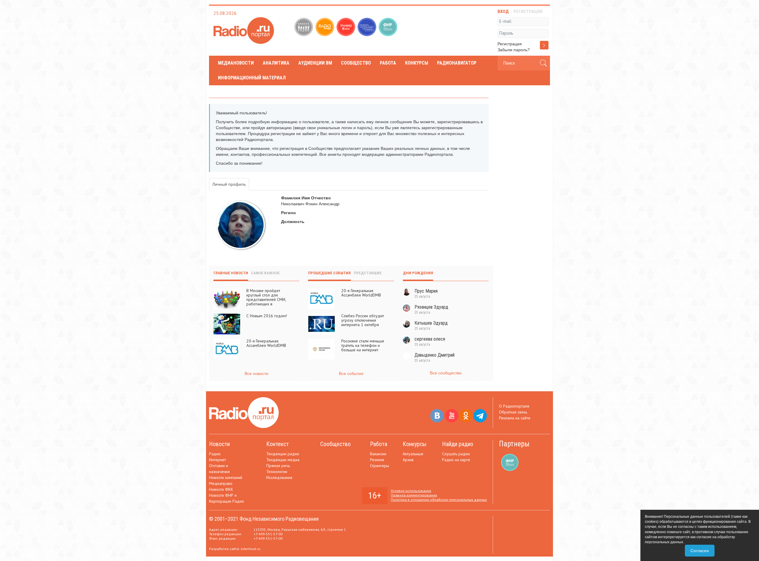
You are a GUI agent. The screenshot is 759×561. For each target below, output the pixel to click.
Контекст (277, 444)
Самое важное (265, 273)
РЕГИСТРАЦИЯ (528, 11)
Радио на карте (456, 459)
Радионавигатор (456, 63)
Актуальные (413, 453)
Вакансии (378, 453)
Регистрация (510, 43)
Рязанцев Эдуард (431, 307)
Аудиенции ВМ (315, 63)
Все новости (256, 373)
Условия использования (411, 490)
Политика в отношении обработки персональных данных (439, 499)
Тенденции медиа (282, 459)
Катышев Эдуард (431, 323)
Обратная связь (513, 412)
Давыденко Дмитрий (434, 355)
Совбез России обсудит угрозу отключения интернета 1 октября (362, 320)
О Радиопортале (514, 406)
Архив (408, 459)
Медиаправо (220, 483)
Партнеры (514, 444)
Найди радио (457, 444)
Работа (388, 63)
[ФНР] (388, 27)
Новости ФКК (221, 489)
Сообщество (356, 63)
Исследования (279, 477)
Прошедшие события (329, 273)
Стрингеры (379, 465)
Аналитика (276, 63)
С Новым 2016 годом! (266, 315)
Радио (215, 453)
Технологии (276, 471)
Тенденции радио (282, 453)
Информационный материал (252, 78)
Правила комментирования (414, 495)
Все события (351, 373)
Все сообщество (446, 373)
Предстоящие (368, 273)
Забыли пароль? (514, 49)
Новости (219, 444)
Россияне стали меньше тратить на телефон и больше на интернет (362, 345)
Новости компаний (225, 477)
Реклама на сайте (514, 418)
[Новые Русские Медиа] (367, 27)
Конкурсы (416, 63)
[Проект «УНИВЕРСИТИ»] (346, 27)
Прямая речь (278, 465)
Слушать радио (456, 453)
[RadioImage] (325, 27)
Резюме (377, 459)
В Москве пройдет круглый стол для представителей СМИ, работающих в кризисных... (266, 299)
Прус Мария (426, 291)
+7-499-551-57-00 (268, 534)
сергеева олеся (429, 339)
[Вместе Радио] (304, 27)
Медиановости (236, 63)
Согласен (700, 550)
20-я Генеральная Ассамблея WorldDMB (266, 343)
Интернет (217, 459)
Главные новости (230, 273)
